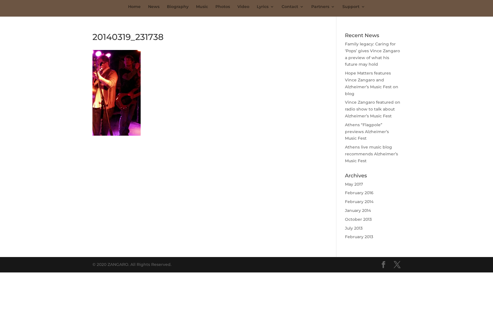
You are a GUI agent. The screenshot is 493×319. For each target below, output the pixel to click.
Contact (290, 7)
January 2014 (358, 210)
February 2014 (359, 201)
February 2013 (359, 236)
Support (350, 7)
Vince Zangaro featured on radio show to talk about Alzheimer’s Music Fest (372, 109)
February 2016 (359, 192)
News (153, 7)
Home (134, 7)
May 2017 (354, 184)
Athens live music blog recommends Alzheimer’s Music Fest (371, 154)
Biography (178, 7)
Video (243, 7)
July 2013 (354, 228)
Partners (320, 7)
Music (202, 7)
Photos (222, 7)
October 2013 (358, 219)
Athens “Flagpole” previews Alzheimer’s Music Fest (367, 131)
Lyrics (262, 7)
